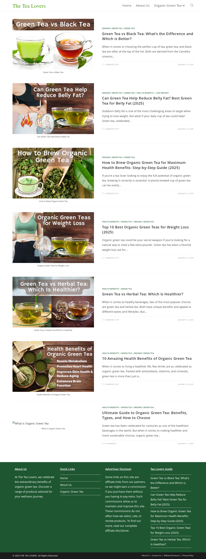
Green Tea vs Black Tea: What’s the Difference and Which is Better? (170, 483)
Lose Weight (162, 93)
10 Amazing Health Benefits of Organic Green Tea (147, 358)
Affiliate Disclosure (172, 555)
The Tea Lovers (29, 5)
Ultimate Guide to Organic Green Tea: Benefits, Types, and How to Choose (144, 415)
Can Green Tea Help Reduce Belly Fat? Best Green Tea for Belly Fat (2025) (169, 499)
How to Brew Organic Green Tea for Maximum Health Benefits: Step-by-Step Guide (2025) (144, 165)
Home (64, 478)
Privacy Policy (187, 555)
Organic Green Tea (112, 28)
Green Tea (129, 28)
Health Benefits (145, 93)
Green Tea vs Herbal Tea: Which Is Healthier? (142, 293)
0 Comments (111, 443)
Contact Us (156, 555)
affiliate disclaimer (117, 530)
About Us (66, 485)
